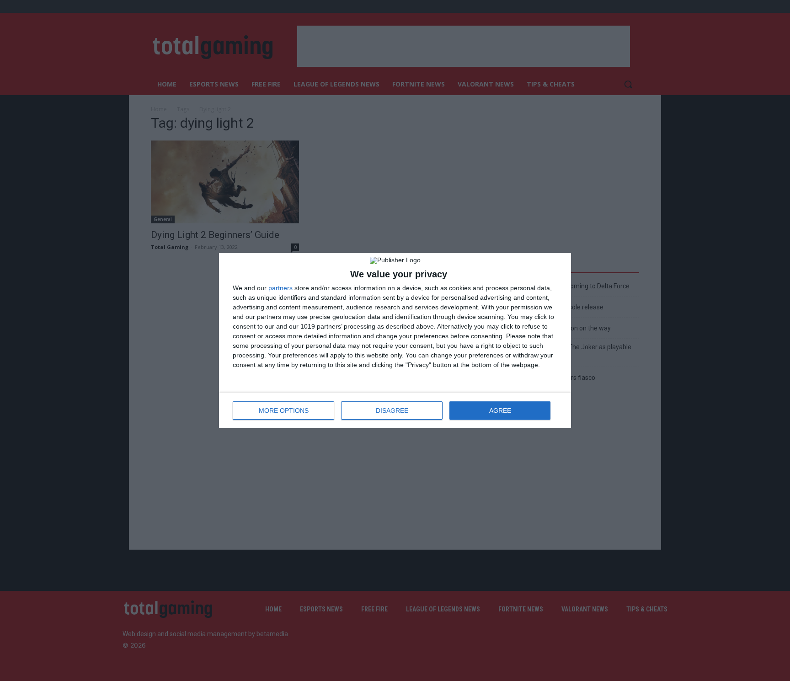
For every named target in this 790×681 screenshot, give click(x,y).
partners (280, 288)
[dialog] (395, 340)
